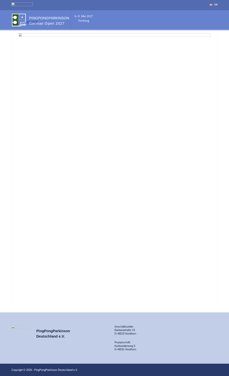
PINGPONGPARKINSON (49, 18)
